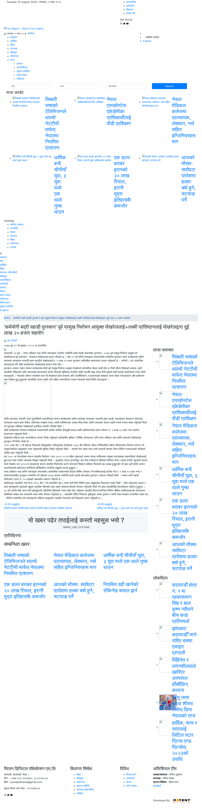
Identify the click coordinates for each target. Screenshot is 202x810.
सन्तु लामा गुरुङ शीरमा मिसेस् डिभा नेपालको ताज (183, 706)
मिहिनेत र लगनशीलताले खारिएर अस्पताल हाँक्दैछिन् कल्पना (184, 675)
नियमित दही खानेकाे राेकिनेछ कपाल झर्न (120, 587)
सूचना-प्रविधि (23, 71)
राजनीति (14, 228)
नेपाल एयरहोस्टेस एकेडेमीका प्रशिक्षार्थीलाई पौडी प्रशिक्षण (119, 111)
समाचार (13, 37)
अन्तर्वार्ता (4, 283)
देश (1, 261)
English (4, 310)
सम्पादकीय (131, 1)
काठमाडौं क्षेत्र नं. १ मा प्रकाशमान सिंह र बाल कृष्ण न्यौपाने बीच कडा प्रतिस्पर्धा (184, 603)
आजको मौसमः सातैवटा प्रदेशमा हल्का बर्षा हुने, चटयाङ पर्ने (188, 178)
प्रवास (20, 63)
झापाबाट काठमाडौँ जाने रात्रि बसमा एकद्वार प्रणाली (184, 640)
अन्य (12, 59)
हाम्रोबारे (130, 5)
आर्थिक (13, 40)
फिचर (2, 291)
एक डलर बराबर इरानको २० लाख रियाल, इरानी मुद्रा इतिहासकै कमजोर (122, 181)
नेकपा (12, 232)
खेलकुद (13, 52)
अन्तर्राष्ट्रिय (22, 67)
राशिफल (20, 78)
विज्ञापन (129, 9)
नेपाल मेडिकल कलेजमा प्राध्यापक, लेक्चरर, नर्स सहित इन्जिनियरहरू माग (184, 120)
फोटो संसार (22, 74)
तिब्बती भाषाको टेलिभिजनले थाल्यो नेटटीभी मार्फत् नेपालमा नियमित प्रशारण (55, 123)
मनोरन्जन (14, 56)
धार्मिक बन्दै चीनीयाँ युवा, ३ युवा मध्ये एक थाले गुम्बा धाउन (60, 184)
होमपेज (31, 33)
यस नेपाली (12, 340)
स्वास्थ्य (13, 48)
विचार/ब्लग (5, 302)
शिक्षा (12, 44)
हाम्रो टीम (130, 13)
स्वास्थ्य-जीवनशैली (8, 272)
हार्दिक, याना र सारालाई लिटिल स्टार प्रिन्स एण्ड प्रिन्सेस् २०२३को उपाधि (184, 741)
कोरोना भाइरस (16, 224)
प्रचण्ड (13, 235)
